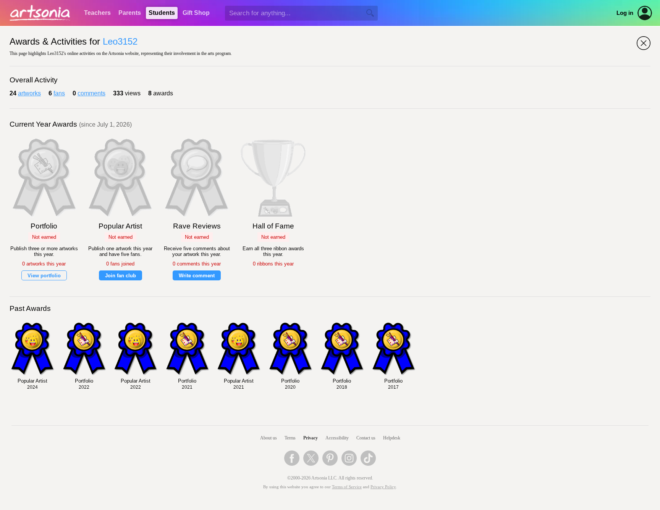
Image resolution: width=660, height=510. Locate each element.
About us (268, 438)
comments (91, 93)
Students (162, 13)
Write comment (197, 275)
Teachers (97, 13)
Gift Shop (196, 13)
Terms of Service (347, 487)
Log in (624, 13)
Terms (290, 438)
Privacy (310, 438)
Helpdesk (391, 438)
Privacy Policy (383, 487)
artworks (29, 93)
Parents (129, 13)
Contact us (365, 438)
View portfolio (44, 275)
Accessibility (337, 438)
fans (59, 93)
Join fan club (120, 275)
